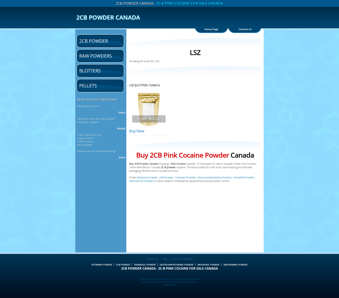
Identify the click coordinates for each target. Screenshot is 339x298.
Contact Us (245, 29)
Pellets (88, 85)
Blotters (90, 71)
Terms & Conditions (182, 258)
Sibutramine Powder (141, 181)
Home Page (211, 29)
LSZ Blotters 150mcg (144, 85)
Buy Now (136, 131)
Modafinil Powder (244, 177)
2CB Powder (93, 41)
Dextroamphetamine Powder (214, 177)
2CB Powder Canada (108, 17)
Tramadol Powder (186, 177)
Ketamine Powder (147, 177)
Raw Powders (95, 56)
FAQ (165, 258)
